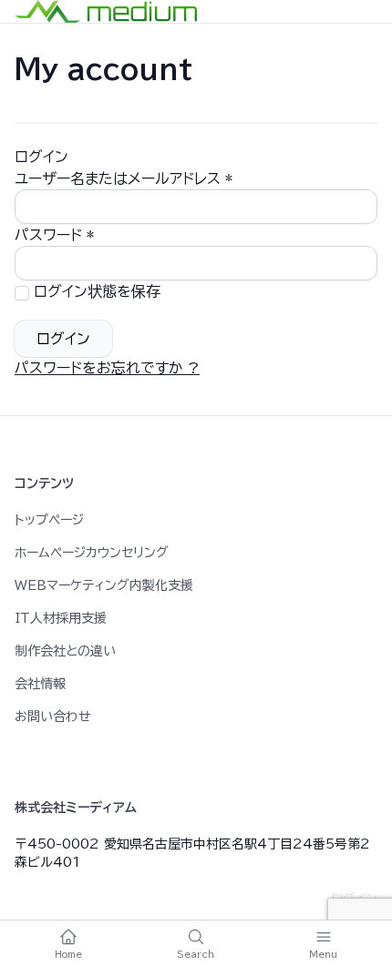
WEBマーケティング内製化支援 (104, 585)
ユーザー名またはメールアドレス (123, 178)
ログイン (63, 338)
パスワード (54, 235)
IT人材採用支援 (61, 618)
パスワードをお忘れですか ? (107, 368)
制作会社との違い (65, 651)
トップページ (49, 520)
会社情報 (40, 683)
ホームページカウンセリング (92, 552)
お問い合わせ (53, 716)
